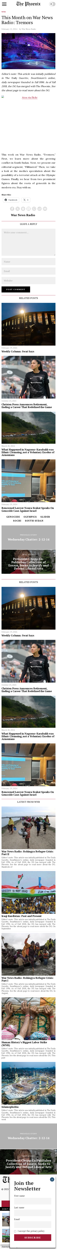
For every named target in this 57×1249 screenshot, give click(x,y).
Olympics (30, 516)
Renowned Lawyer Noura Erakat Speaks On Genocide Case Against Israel (28, 509)
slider (45, 516)
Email (17, 1219)
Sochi (17, 520)
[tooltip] (12, 209)
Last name (19, 1207)
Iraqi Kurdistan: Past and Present (21, 916)
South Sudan (34, 520)
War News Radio (29, 29)
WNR (4, 12)
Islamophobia (10, 1107)
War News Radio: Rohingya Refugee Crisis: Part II (28, 853)
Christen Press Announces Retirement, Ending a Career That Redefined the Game (27, 406)
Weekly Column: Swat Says (18, 351)
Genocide (13, 516)
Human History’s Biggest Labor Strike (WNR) (24, 1043)
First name (19, 1195)
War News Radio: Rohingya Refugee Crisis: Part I (28, 979)
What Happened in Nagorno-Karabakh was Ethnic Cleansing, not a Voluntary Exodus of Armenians (28, 452)
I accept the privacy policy (30, 1231)
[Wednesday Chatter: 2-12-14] (28, 537)
